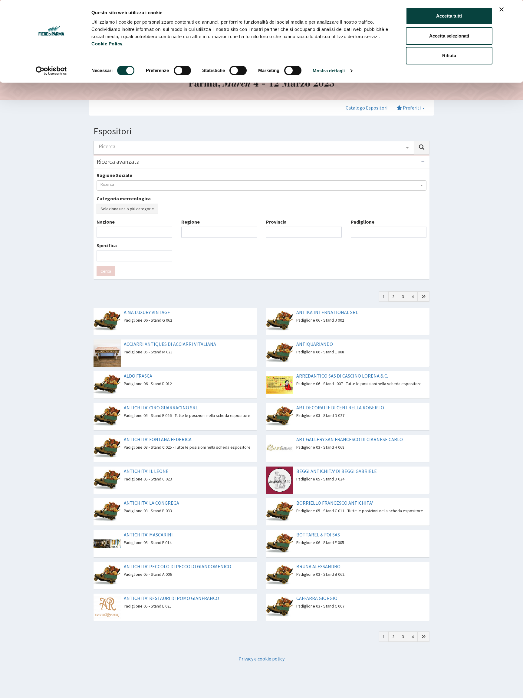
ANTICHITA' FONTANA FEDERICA (158, 439)
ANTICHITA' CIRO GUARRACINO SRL (161, 408)
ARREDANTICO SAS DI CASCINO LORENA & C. (342, 376)
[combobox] (254, 148)
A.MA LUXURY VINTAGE (147, 312)
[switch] (182, 70)
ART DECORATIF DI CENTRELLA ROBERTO (340, 408)
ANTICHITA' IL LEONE (146, 471)
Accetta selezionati (449, 35)
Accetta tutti (449, 15)
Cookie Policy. (107, 43)
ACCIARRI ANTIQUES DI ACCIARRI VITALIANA (170, 344)
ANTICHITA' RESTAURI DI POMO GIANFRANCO (171, 598)
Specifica (107, 245)
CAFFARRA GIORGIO (316, 598)
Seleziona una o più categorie (127, 208)
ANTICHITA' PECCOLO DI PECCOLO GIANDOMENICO (177, 566)
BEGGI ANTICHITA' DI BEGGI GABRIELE (336, 471)
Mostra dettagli (329, 70)
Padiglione (362, 222)
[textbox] (100, 231)
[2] (423, 296)
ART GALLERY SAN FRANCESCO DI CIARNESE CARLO (349, 439)
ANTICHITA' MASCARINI (148, 535)
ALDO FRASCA (138, 376)
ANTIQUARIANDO (314, 344)
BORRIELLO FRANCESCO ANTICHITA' (334, 503)
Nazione (106, 222)
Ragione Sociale (114, 175)
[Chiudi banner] (501, 9)
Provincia (276, 222)
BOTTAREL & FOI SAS (318, 535)
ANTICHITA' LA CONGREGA (151, 503)
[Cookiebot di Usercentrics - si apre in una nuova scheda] (51, 70)
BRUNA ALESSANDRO (318, 566)
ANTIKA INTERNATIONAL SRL (327, 312)
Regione (190, 222)
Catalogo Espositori (366, 108)
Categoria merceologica (124, 198)
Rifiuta (449, 55)
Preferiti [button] (412, 108)
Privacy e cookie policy (261, 659)
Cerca (105, 271)
